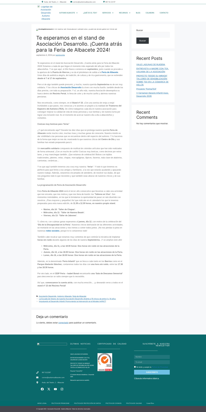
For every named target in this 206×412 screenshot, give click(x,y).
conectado (63, 322)
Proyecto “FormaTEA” (146, 89)
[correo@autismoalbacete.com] (71, 2)
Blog (138, 13)
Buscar (139, 30)
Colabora (150, 13)
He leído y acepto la (152, 367)
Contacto (164, 13)
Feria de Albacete (110, 72)
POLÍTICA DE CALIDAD (134, 403)
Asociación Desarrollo (70, 87)
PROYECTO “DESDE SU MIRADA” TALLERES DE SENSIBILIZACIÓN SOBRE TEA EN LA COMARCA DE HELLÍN (82, 365)
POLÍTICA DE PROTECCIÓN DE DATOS (87, 403)
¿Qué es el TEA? (90, 13)
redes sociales (52, 231)
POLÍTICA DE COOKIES (113, 403)
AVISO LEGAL (42, 403)
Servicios (106, 13)
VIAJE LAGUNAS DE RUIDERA (150, 64)
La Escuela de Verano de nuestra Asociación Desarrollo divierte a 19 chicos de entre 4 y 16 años (77, 299)
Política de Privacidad (160, 367)
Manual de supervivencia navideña (79, 380)
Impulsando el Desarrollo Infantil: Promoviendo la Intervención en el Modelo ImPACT (72, 301)
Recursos (123, 13)
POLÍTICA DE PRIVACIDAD (60, 403)
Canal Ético (150, 403)
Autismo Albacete (67, 13)
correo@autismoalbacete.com (84, 2)
